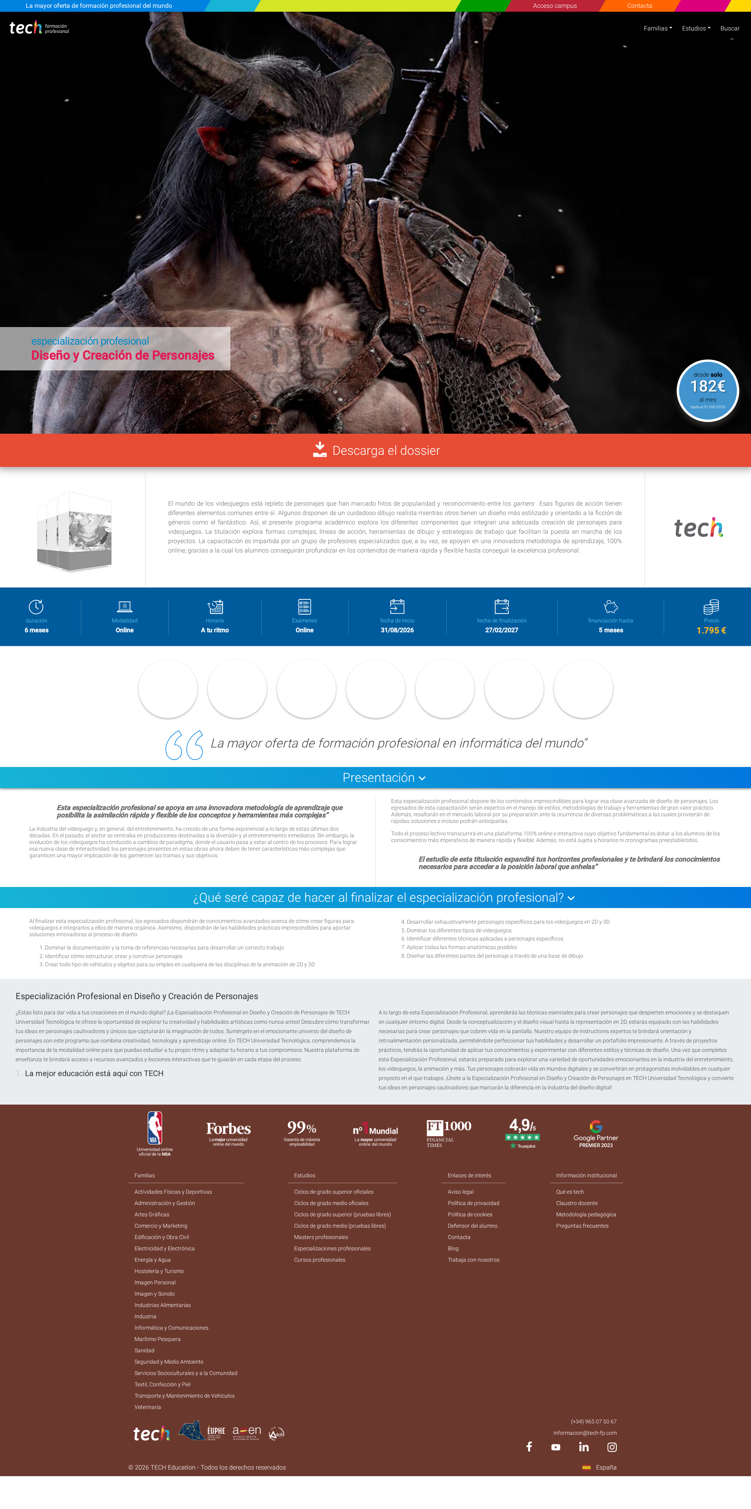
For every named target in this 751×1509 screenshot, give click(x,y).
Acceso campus (555, 5)
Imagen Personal (155, 1282)
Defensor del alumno (473, 1226)
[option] (375, 223)
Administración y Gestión (165, 1203)
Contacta (639, 5)
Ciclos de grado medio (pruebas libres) (340, 1226)
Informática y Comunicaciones (171, 1328)
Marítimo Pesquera (158, 1339)
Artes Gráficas (152, 1214)
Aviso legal (461, 1192)
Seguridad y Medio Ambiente (169, 1362)
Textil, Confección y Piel (162, 1384)
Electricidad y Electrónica (165, 1248)
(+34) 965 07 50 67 (594, 1421)
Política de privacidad (473, 1203)
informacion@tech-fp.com (585, 1433)
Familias (656, 28)
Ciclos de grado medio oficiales (331, 1203)
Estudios (694, 28)
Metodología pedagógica (586, 1214)
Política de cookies (470, 1214)
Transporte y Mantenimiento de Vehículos (185, 1396)
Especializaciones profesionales (332, 1248)
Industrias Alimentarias (163, 1305)
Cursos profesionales (319, 1260)
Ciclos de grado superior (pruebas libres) (342, 1214)
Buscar (730, 28)
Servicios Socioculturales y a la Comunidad (186, 1373)
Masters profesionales (321, 1237)
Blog (453, 1248)
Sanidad (145, 1350)
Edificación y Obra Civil (162, 1237)
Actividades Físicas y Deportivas (173, 1192)
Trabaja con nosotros (473, 1260)
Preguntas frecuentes (582, 1226)
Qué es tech (570, 1192)
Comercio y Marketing (161, 1226)
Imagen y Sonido (155, 1294)
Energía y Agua (153, 1260)
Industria (145, 1316)
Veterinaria (148, 1407)
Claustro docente (577, 1203)
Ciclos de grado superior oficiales (334, 1192)
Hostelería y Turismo (159, 1271)
